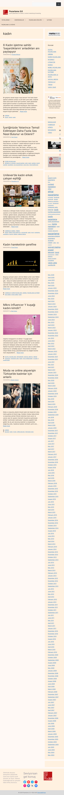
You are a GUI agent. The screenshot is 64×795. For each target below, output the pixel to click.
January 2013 (52, 575)
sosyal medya (54, 247)
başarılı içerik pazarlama (52, 179)
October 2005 (52, 742)
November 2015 (53, 491)
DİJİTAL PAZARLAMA (10, 356)
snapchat (50, 244)
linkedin (49, 224)
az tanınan (13, 163)
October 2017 (52, 436)
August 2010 (52, 639)
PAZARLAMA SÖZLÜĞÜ (35, 20)
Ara (33, 1)
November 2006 (53, 718)
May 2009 (51, 668)
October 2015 (52, 494)
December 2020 (53, 375)
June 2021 (51, 362)
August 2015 (52, 499)
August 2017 (52, 438)
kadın (14, 117)
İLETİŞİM (49, 20)
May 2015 (51, 507)
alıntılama (7, 163)
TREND (18, 230)
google (56, 199)
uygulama (51, 260)
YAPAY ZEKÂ (52, 87)
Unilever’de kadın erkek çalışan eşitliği (18, 176)
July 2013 (51, 562)
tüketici (50, 256)
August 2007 (52, 699)
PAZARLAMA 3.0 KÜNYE (8, 24)
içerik (26, 163)
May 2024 (51, 298)
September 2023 (53, 317)
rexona (11, 234)
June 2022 (51, 341)
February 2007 (52, 713)
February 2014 (52, 546)
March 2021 (51, 370)
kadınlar (34, 163)
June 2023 (51, 320)
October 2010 (52, 636)
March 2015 (51, 512)
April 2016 (51, 478)
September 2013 (53, 560)
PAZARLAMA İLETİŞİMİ (33, 293)
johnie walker (14, 294)
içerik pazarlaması (53, 221)
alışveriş (7, 431)
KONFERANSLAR (19, 20)
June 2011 (51, 618)
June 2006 (51, 726)
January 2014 (52, 549)
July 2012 (51, 589)
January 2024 (52, 306)
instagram (7, 358)
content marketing (52, 185)
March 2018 (51, 425)
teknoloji (51, 252)
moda (14, 431)
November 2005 (53, 739)
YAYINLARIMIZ (6, 20)
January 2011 (52, 628)
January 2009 (52, 670)
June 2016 (51, 473)
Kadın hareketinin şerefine (19, 244)
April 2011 (51, 623)
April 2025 (51, 285)
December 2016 (53, 459)
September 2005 (53, 744)
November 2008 (53, 676)
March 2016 (51, 480)
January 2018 (52, 428)
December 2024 (53, 290)
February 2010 (52, 652)
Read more (23, 111)
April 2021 (51, 367)
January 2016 (52, 486)
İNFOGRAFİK (20, 356)
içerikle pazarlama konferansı (54, 214)
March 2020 (51, 385)
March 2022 (51, 349)
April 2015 (51, 509)
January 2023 (52, 330)
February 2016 (52, 483)
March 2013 (51, 570)
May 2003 (51, 755)
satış (54, 242)
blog (49, 182)
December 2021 (53, 356)
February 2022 (52, 351)
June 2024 (51, 296)
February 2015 (52, 515)
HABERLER (8, 230)
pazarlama (10, 164)
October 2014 (52, 525)
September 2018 (53, 415)
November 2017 (53, 433)
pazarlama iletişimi (54, 236)
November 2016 (53, 462)
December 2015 (53, 488)
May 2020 (51, 380)
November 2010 (53, 634)
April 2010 (51, 647)
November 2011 (53, 607)
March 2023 (51, 327)
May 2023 (51, 322)
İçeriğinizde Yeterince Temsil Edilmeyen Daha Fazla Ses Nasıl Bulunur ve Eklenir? (21, 131)
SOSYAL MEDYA (28, 356)
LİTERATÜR (51, 62)
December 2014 (53, 520)
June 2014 (51, 536)
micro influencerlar (27, 358)
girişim (10, 117)
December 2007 (53, 694)
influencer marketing (53, 201)
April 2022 (51, 346)
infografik (50, 203)
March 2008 (51, 689)
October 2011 (52, 610)
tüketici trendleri (52, 258)
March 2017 (51, 451)
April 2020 (51, 383)
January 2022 (52, 354)
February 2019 (52, 407)
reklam (50, 242)
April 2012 (51, 597)
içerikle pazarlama (54, 212)
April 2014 (51, 541)
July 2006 (51, 723)
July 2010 (51, 641)
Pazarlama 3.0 (16, 11)
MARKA (13, 230)
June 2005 (51, 750)
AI (48, 176)
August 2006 (52, 721)
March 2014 (51, 544)
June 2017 (51, 444)
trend (57, 252)
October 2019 (52, 396)
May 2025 (51, 283)
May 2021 (51, 364)
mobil (58, 226)
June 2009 (51, 665)
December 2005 (53, 736)
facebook (56, 197)
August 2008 (52, 681)
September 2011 (53, 612)
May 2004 (51, 752)
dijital (49, 189)
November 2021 (53, 359)
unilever (15, 234)
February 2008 (52, 692)
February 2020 (52, 388)
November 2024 (53, 293)
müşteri (50, 229)
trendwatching (51, 254)
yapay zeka (52, 263)
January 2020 (52, 391)
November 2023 (53, 312)
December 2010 (53, 631)
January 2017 (52, 457)
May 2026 (51, 275)
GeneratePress (41, 792)
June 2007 (51, 705)
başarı (6, 117)
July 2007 (51, 702)
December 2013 (53, 552)
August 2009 (52, 663)
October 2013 (52, 557)
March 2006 (52, 731)
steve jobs (26, 164)
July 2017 (51, 441)
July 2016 (51, 470)
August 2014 (52, 531)
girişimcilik (50, 199)
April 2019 (51, 401)
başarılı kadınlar (20, 163)
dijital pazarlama (53, 193)
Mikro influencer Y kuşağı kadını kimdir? (19, 306)
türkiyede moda (29, 431)
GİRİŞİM (7, 115)
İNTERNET (51, 59)
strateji (51, 250)
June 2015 (51, 504)
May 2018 (51, 420)
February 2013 (52, 573)
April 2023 (51, 325)
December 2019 (53, 393)
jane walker (8, 294)
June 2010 (51, 644)
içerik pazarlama (52, 217)
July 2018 (51, 417)
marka (54, 224)
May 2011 (51, 620)
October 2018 (52, 412)
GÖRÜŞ (7, 430)
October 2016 (52, 465)
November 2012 (53, 581)
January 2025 (52, 288)
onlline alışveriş (21, 431)
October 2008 (52, 678)
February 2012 (52, 599)
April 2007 (51, 710)
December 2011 (53, 604)
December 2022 (53, 333)
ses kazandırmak (18, 164)
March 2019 (51, 404)
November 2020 (53, 378)
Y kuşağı (35, 358)
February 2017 (52, 454)
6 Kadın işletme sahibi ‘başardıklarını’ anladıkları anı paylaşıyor (21, 48)
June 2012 (51, 591)
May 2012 (51, 594)
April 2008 (51, 686)
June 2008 (51, 684)
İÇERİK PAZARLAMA (10, 161)
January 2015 (52, 517)
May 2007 (51, 707)
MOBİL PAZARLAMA (54, 67)
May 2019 (51, 399)
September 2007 (53, 697)
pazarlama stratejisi (51, 239)
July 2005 (51, 747)
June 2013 (51, 565)
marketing (37, 232)
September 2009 (53, 660)
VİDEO (50, 132)
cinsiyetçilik (24, 232)
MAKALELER (52, 122)
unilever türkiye (22, 234)
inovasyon (56, 203)
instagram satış (15, 358)
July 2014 (51, 533)
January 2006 (52, 734)
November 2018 (53, 409)
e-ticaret (50, 197)
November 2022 (53, 335)
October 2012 (52, 583)
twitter (57, 254)
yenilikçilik (51, 265)
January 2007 (52, 715)
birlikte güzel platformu (15, 232)
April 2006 (51, 729)
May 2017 (51, 446)
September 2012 (53, 586)
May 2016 (51, 475)
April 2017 (51, 449)
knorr (32, 232)
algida (6, 232)
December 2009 (53, 655)
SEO (58, 242)
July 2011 (51, 615)
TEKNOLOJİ (51, 82)
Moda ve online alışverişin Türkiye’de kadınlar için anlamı (19, 374)
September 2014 (53, 528)
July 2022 (51, 338)
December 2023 (53, 309)
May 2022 (51, 343)
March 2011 (51, 626)
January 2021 (52, 372)
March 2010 (51, 649)
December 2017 (53, 430)
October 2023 (52, 314)
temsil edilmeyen (33, 164)
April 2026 (51, 277)
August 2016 (52, 467)
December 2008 (53, 673)
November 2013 (53, 554)
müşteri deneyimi (53, 231)
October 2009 (52, 657)
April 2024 (51, 301)
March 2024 (51, 304)
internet (50, 210)
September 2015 (53, 496)
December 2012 (53, 578)
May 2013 (51, 568)
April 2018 (51, 422)
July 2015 (51, 502)
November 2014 (53, 523)
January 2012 (52, 602)
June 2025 (51, 280)
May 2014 (51, 539)
